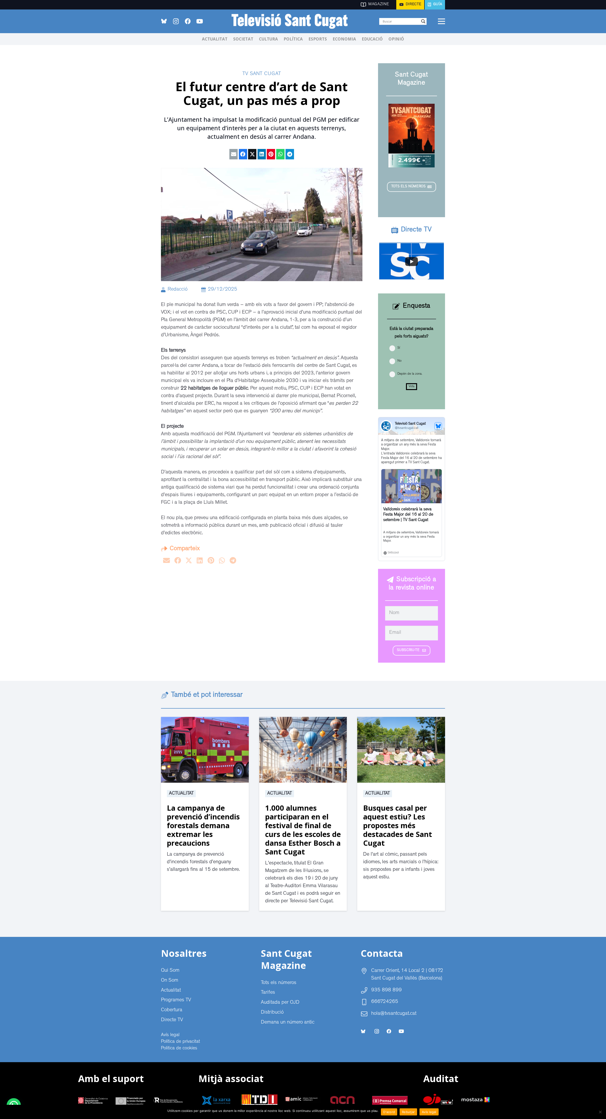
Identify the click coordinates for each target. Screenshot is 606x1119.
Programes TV (176, 1000)
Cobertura (171, 1010)
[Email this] (233, 154)
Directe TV (172, 1020)
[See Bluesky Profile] (438, 426)
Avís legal (170, 1035)
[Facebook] (188, 21)
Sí (398, 348)
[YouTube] (199, 21)
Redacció (177, 289)
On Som (169, 980)
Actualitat (181, 793)
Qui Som (170, 970)
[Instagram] (176, 21)
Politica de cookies (179, 1048)
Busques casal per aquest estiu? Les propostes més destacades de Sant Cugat (397, 825)
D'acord (389, 1112)
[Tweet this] (252, 154)
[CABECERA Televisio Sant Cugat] (292, 21)
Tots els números (278, 983)
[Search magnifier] (423, 21)
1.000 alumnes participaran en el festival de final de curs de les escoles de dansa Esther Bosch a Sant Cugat (303, 830)
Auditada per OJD (280, 1002)
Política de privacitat (180, 1041)
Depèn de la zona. (409, 374)
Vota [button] (411, 386)
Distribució (272, 1012)
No (399, 361)
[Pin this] (271, 154)
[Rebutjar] (600, 1112)
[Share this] (243, 154)
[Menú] (441, 21)
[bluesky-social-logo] (164, 21)
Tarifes (268, 992)
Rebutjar (408, 1112)
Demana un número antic (287, 1022)
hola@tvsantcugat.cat (393, 1013)
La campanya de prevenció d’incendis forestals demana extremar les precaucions (203, 825)
